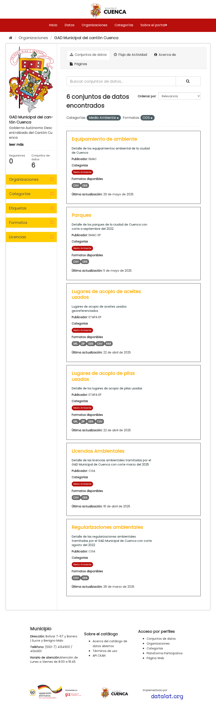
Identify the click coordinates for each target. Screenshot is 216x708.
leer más (16, 144)
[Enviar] (188, 81)
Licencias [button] (17, 237)
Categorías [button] (20, 193)
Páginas (80, 64)
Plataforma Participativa (164, 653)
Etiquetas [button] (18, 208)
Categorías (124, 25)
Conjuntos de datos (90, 54)
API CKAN (99, 655)
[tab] (31, 179)
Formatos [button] (18, 222)
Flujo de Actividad (132, 54)
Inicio (53, 25)
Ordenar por (147, 96)
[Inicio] (10, 37)
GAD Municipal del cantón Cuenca (86, 37)
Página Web (155, 658)
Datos (69, 25)
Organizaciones (94, 25)
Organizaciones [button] (24, 179)
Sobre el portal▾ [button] (153, 25)
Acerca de (167, 54)
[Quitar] (118, 118)
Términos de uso (105, 651)
